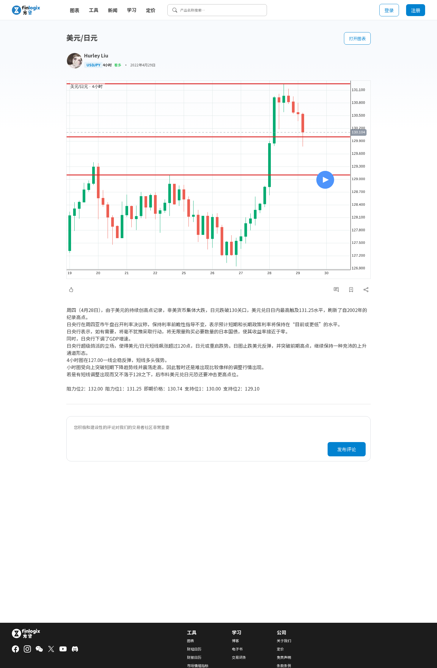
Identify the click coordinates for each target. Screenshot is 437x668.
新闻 (112, 10)
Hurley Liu (96, 55)
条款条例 (284, 665)
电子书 (237, 649)
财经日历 (194, 649)
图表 (74, 10)
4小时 (107, 65)
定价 (150, 10)
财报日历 (194, 657)
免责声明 (284, 657)
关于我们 (284, 640)
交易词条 (239, 657)
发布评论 (346, 449)
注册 (415, 10)
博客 (235, 640)
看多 (117, 64)
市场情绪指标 (197, 665)
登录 (389, 10)
